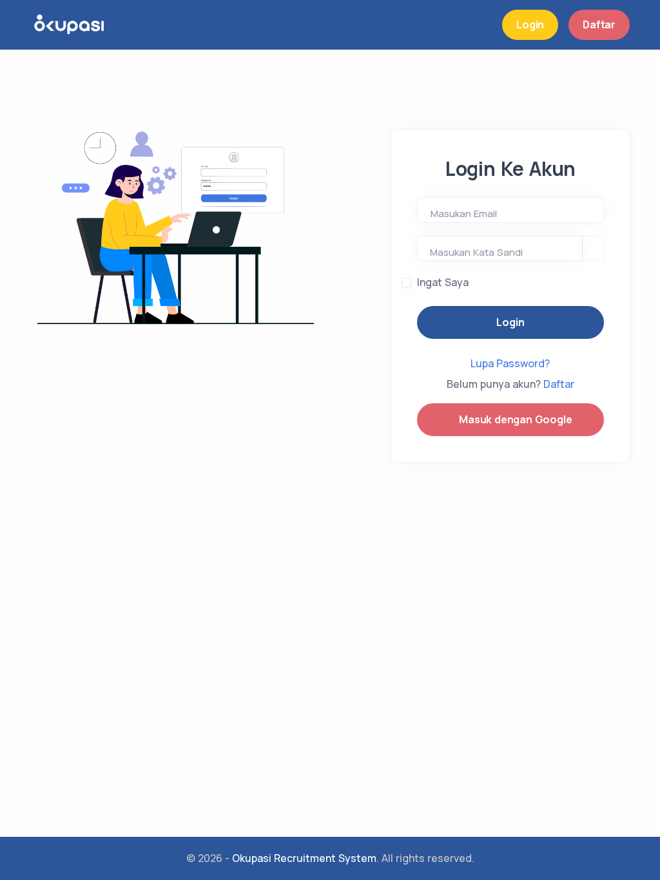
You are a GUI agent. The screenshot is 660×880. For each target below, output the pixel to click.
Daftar (599, 24)
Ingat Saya (443, 282)
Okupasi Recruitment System (304, 858)
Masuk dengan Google (514, 419)
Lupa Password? (510, 363)
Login (530, 24)
